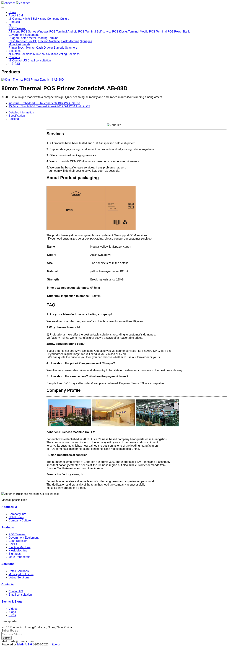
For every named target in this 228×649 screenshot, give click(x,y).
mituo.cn (55, 644)
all (10, 18)
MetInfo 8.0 (24, 644)
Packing (14, 118)
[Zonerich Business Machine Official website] (114, 3)
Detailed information (21, 112)
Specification (17, 115)
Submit (6, 637)
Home (12, 12)
